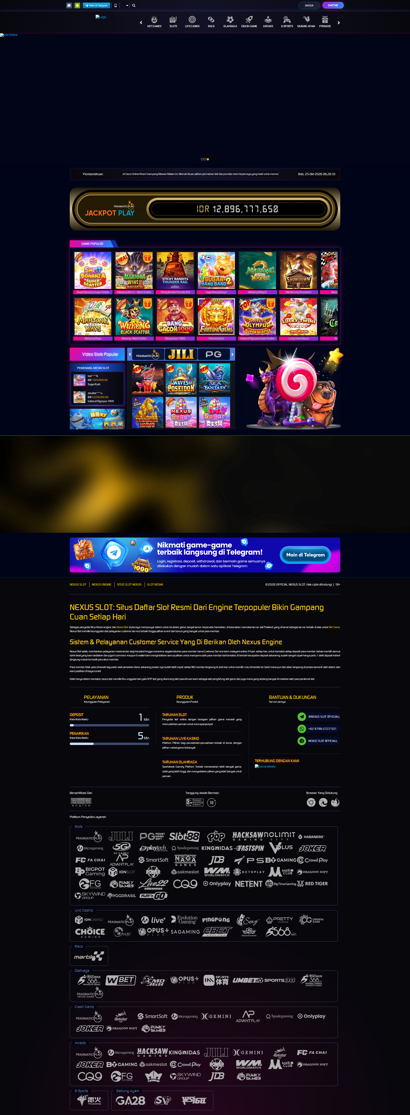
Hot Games (154, 26)
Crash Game (249, 26)
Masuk (309, 5)
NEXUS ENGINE (101, 584)
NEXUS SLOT (78, 584)
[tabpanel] (205, 98)
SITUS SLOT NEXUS (129, 584)
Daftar (333, 5)
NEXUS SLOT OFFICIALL (323, 741)
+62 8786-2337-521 (322, 729)
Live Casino (192, 26)
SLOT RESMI (155, 584)
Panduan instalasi (391, 491)
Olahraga (230, 26)
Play (126, 213)
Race (211, 26)
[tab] (148, 354)
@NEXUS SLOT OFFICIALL (324, 716)
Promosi (325, 26)
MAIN (96, 271)
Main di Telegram (98, 5)
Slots (173, 26)
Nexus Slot (122, 627)
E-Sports (287, 26)
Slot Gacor (334, 627)
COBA (150, 374)
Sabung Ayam (306, 26)
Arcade (268, 26)
